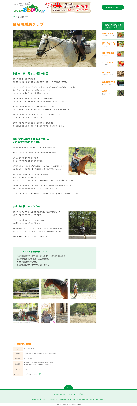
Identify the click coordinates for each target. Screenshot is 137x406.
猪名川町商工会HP (113, 7)
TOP (14, 17)
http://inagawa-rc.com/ (31, 374)
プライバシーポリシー (78, 394)
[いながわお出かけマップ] (30, 7)
